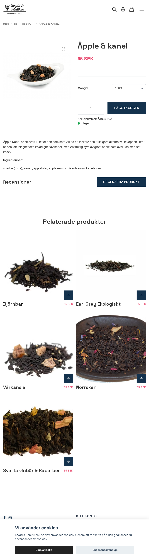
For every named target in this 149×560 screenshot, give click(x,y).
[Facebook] (4, 517)
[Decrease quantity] (82, 108)
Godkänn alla (44, 549)
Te (15, 23)
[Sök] (114, 9)
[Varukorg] (131, 9)
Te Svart (28, 23)
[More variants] (68, 295)
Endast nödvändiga (105, 549)
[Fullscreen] (63, 49)
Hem (6, 23)
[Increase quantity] (100, 108)
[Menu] (141, 9)
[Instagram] (10, 517)
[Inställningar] (123, 9)
